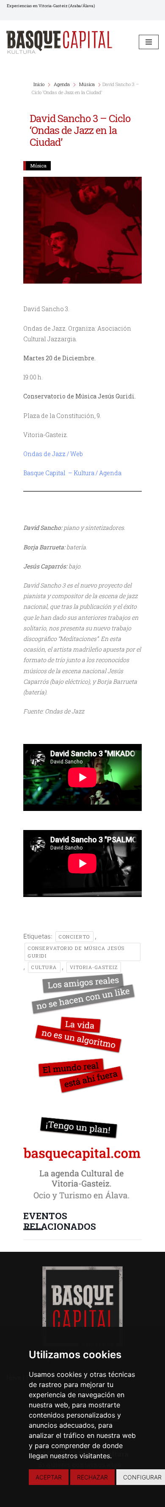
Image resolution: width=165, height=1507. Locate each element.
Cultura (44, 967)
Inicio (39, 84)
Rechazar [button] (92, 1477)
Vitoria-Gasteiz (94, 967)
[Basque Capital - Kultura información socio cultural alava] (59, 42)
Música (87, 84)
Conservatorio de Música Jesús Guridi (76, 952)
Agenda (62, 84)
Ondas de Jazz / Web (53, 454)
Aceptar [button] (49, 1477)
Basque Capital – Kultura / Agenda (72, 473)
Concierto (74, 936)
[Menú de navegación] (149, 42)
